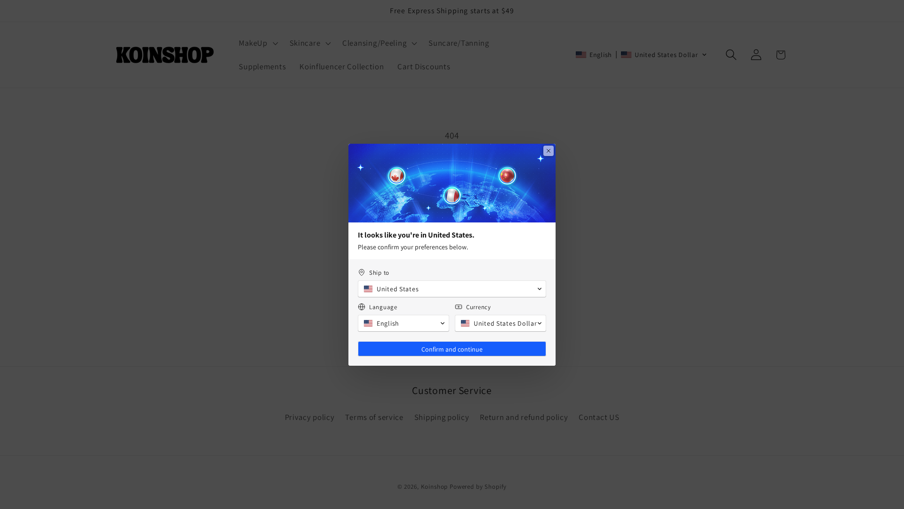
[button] (452, 288)
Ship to (379, 273)
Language (383, 307)
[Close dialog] (548, 151)
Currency (478, 307)
